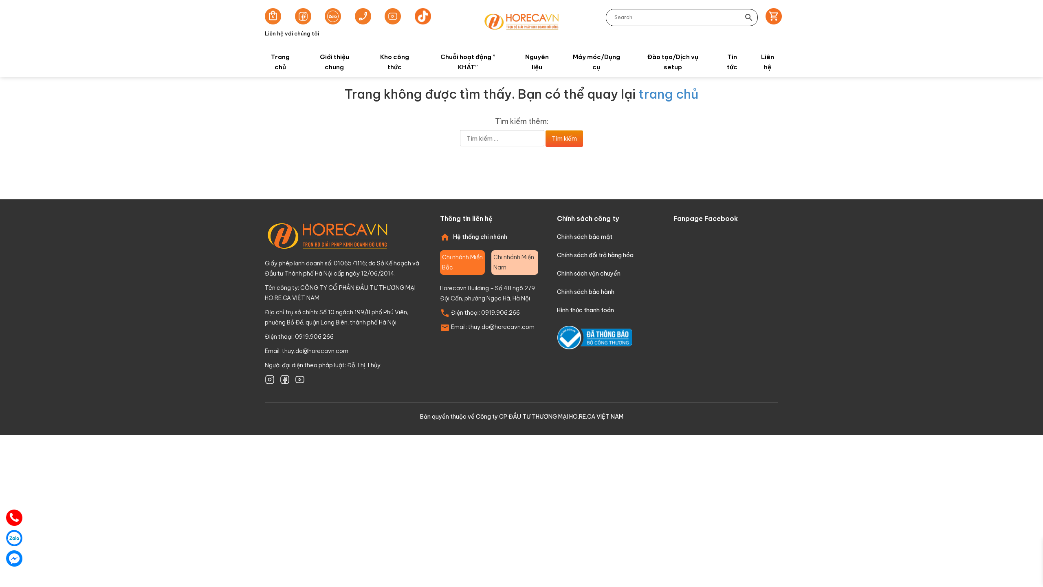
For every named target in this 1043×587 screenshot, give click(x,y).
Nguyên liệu (537, 62)
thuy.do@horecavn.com (315, 351)
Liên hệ (767, 62)
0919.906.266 (500, 312)
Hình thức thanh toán (585, 310)
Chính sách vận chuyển (589, 273)
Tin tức (732, 62)
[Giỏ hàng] (771, 17)
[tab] (462, 262)
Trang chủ (280, 62)
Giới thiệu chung (334, 62)
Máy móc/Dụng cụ (596, 62)
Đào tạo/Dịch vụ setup (672, 62)
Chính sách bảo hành (585, 292)
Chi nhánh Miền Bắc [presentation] (462, 262)
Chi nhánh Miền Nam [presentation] (513, 262)
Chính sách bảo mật (584, 237)
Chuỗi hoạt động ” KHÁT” (467, 62)
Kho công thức (394, 62)
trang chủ (668, 94)
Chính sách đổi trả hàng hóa (595, 255)
